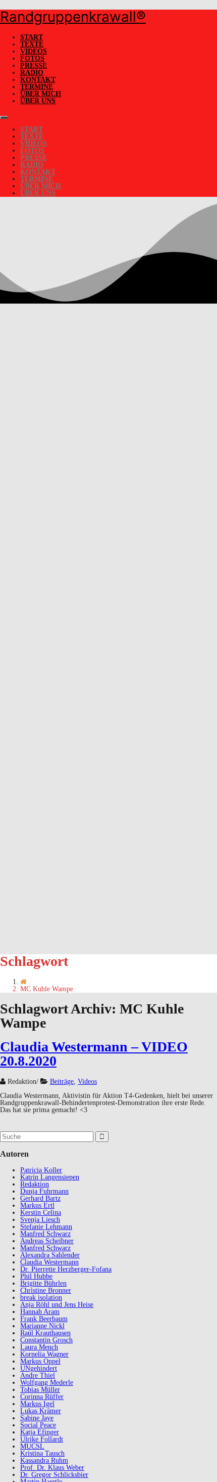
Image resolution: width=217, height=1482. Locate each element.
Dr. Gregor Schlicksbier (54, 1474)
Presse (33, 65)
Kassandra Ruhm (44, 1460)
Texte (31, 44)
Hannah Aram (40, 1312)
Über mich (40, 94)
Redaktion (34, 1184)
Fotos (32, 58)
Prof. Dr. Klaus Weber (52, 1467)
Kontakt (38, 79)
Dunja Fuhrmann (44, 1191)
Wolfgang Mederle (46, 1382)
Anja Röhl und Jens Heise (56, 1304)
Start (31, 37)
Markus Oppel (40, 1361)
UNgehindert (38, 1368)
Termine (36, 87)
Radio (31, 72)
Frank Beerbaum (44, 1319)
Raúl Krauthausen (45, 1333)
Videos (33, 51)
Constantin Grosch (46, 1340)
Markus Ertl (37, 1205)
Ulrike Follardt (41, 1439)
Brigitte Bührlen (43, 1283)
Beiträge (62, 1081)
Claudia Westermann (49, 1262)
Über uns (38, 101)
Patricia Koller (41, 1170)
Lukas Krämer (40, 1411)
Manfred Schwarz (45, 1234)
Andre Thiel (37, 1375)
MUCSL (32, 1446)
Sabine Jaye (36, 1418)
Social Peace (38, 1425)
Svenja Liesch (40, 1219)
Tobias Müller (40, 1389)
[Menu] (4, 117)
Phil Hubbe (36, 1276)
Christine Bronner (45, 1290)
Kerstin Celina (40, 1212)
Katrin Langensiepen (49, 1177)
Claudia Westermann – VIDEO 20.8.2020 (94, 1054)
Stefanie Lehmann (46, 1227)
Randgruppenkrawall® (73, 16)
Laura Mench (39, 1347)
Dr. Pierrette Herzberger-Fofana (66, 1269)
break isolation (41, 1297)
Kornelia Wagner (44, 1354)
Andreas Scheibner (47, 1241)
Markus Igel (37, 1404)
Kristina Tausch (42, 1453)
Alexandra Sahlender (50, 1255)
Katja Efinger (39, 1432)
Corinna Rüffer (42, 1397)
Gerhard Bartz (40, 1198)
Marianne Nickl (42, 1326)
